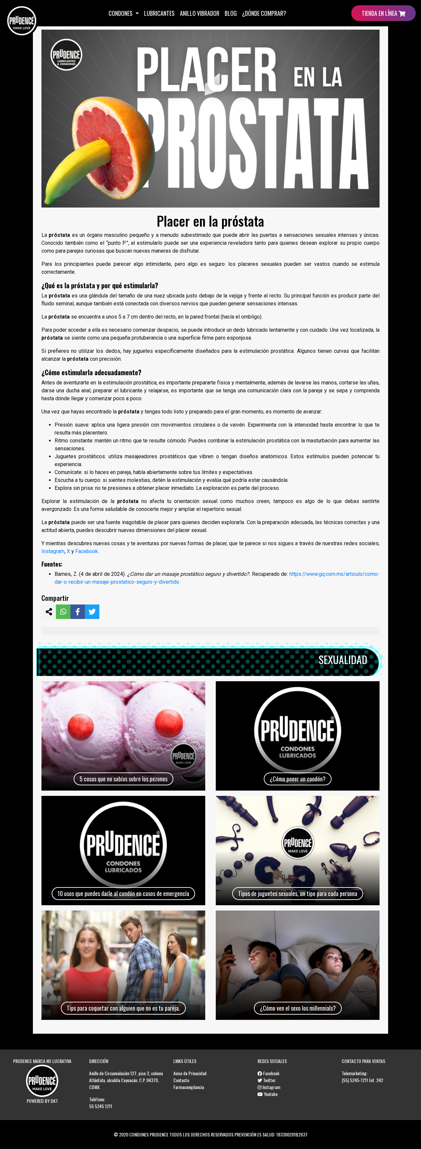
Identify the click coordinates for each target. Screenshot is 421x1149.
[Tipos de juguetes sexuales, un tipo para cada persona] (298, 850)
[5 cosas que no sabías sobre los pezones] (123, 736)
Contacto (181, 1080)
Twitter (269, 1080)
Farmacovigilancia (188, 1086)
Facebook (86, 551)
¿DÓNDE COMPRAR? (264, 13)
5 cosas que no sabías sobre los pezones (123, 778)
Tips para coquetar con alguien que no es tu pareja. (123, 1008)
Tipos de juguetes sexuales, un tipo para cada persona (297, 893)
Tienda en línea (380, 13)
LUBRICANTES (159, 13)
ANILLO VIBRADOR (199, 13)
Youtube (270, 1093)
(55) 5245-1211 (355, 1080)
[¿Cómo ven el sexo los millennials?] (298, 965)
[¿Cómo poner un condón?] (298, 736)
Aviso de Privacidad (190, 1073)
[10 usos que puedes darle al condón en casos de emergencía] (123, 850)
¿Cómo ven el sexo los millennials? (298, 1008)
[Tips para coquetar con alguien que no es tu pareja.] (123, 965)
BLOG (231, 13)
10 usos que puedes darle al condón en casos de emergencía (123, 893)
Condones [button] (121, 13)
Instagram (52, 551)
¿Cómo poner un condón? (298, 778)
